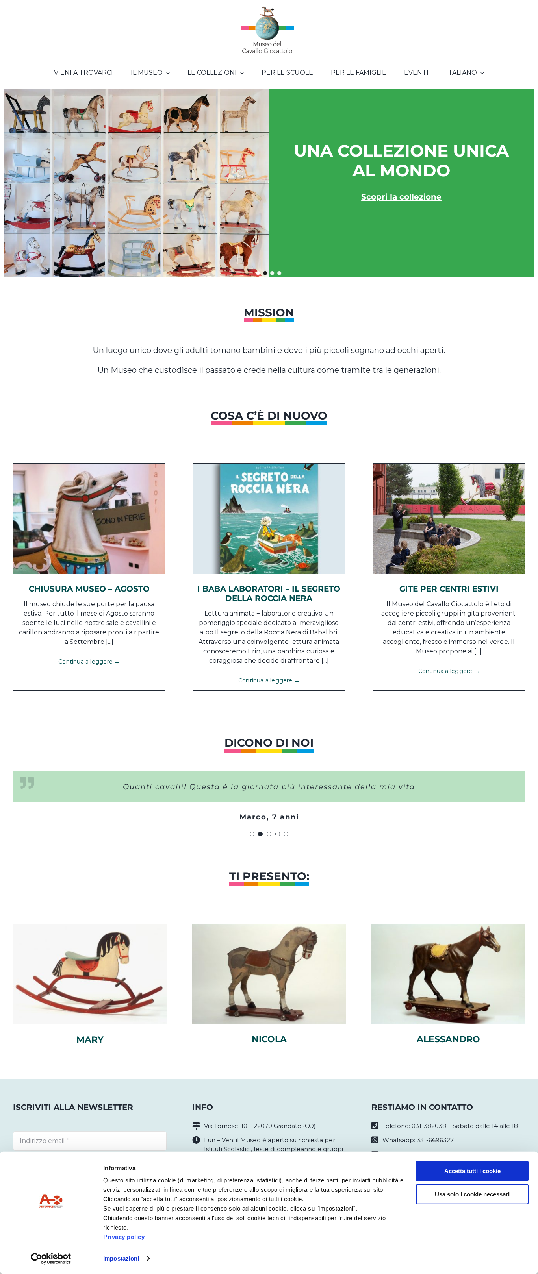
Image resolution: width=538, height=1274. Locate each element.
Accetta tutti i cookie (472, 1171)
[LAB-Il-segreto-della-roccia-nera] (269, 466)
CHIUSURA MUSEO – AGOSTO (89, 589)
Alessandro (448, 1039)
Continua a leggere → (89, 661)
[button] (258, 273)
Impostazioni (121, 1258)
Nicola (269, 1039)
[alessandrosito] (448, 926)
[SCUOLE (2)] (449, 466)
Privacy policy (124, 1236)
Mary (90, 1039)
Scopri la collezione (401, 197)
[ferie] (89, 466)
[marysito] (90, 926)
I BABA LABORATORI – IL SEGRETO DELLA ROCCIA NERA (268, 593)
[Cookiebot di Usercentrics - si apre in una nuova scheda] (51, 1259)
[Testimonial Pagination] (252, 834)
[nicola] (269, 926)
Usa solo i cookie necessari (472, 1194)
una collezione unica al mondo (401, 161)
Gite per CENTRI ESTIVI (449, 589)
